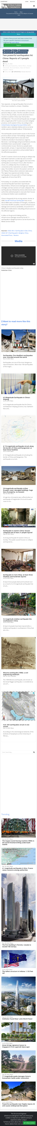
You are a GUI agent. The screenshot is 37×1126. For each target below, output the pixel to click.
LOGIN (26, 1)
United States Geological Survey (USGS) (14, 125)
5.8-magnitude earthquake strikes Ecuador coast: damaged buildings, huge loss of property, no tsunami (18, 490)
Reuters (16, 235)
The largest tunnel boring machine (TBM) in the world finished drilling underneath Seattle (18, 842)
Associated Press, (7, 235)
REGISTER (32, 1)
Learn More (15, 42)
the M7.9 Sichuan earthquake (14, 201)
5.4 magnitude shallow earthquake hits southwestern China (17, 620)
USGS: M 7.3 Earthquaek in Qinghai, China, (15, 233)
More (18, 34)
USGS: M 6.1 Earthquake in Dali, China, (19, 231)
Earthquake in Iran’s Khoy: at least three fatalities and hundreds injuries (18, 576)
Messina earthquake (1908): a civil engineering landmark (15, 673)
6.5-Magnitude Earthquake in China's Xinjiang (16, 398)
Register (18, 45)
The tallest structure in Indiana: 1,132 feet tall (17, 972)
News (21, 12)
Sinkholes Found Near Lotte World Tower (17, 1019)
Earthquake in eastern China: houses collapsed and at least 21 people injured (17, 532)
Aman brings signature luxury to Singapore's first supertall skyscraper (16, 1046)
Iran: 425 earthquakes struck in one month (16, 726)
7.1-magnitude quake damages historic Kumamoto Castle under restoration (16, 1077)
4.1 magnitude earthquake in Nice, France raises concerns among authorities (17, 869)
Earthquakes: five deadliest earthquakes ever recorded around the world (18, 356)
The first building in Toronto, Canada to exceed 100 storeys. (16, 946)
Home (15, 12)
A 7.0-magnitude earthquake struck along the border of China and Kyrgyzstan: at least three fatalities (18, 448)
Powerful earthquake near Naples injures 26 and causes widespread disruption (18, 1105)
